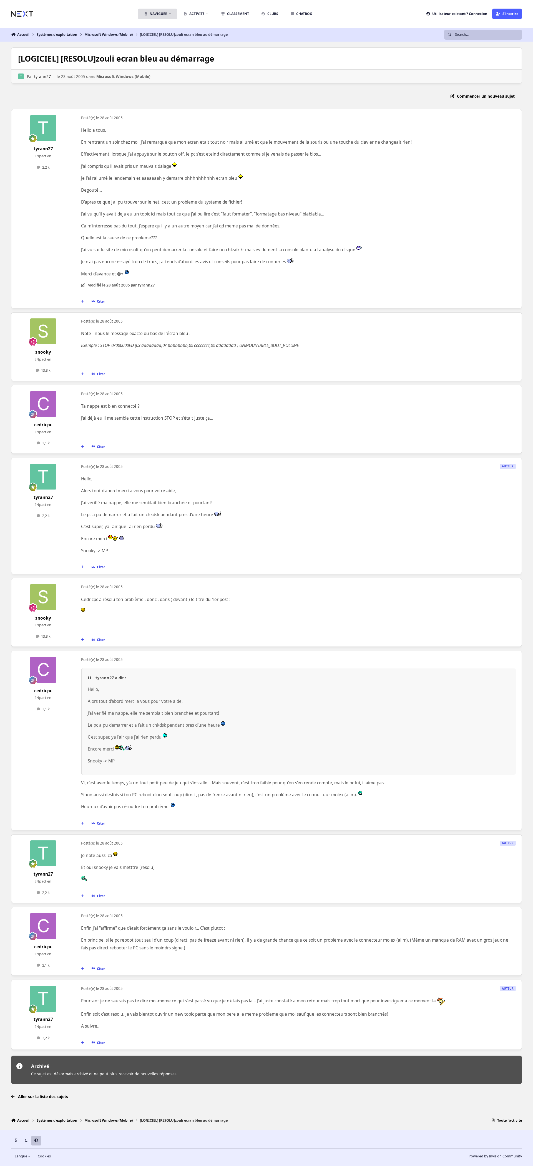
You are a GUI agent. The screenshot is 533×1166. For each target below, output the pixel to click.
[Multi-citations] (82, 301)
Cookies (44, 1156)
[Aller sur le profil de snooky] (43, 331)
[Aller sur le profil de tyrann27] (21, 76)
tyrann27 (42, 76)
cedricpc (43, 425)
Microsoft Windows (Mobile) (123, 76)
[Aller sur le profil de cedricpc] (43, 404)
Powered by (495, 1156)
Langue (21, 1156)
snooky (43, 352)
